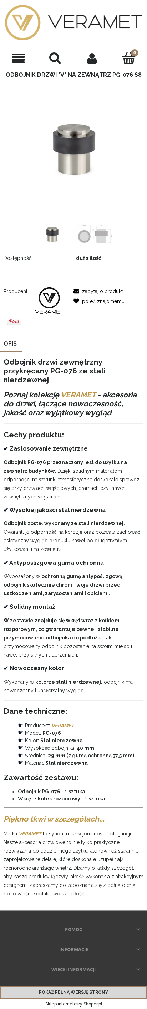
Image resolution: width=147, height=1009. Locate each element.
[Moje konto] (92, 58)
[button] (18, 58)
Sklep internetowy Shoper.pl (73, 1004)
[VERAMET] (49, 300)
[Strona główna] (73, 22)
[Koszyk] (128, 57)
